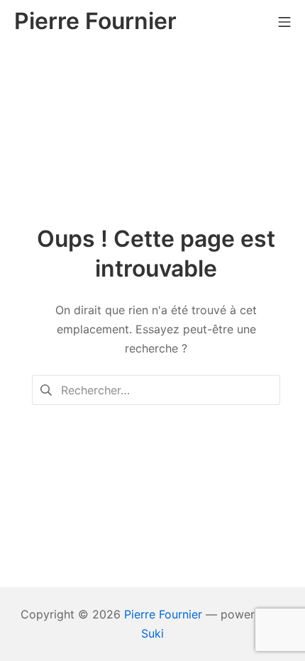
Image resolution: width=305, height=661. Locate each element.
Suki (152, 633)
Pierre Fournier (163, 614)
